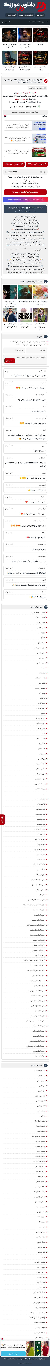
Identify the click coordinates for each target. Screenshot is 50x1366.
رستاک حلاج (41, 738)
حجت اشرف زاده (39, 718)
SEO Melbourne (39, 1322)
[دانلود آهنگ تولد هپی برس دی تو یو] (40, 292)
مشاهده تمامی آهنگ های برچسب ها (25, 192)
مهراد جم (42, 1227)
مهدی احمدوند (40, 1207)
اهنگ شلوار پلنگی (39, 1302)
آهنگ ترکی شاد (40, 1056)
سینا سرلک (41, 794)
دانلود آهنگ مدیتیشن (37, 1041)
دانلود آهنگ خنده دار (38, 920)
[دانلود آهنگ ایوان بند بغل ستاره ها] (9, 35)
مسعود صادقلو (40, 1201)
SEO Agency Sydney (37, 1318)
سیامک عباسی (40, 779)
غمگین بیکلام (40, 890)
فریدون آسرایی (40, 1096)
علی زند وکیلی (40, 859)
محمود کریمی (40, 1181)
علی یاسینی (41, 1080)
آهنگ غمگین (11, 15)
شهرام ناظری (41, 819)
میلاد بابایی (41, 1242)
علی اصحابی (41, 834)
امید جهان (41, 642)
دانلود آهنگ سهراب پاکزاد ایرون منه (10, 68)
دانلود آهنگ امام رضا (38, 945)
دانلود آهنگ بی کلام (38, 1026)
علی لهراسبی (41, 1075)
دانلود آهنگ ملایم (39, 1011)
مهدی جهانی (41, 1212)
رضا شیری (42, 743)
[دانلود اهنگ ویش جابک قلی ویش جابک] (10, 315)
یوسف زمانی (41, 1272)
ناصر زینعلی (41, 1252)
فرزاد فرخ (42, 1086)
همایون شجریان (39, 1262)
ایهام (43, 668)
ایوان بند (42, 673)
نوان (43, 1257)
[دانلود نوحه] (40, 35)
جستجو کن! (6, 21)
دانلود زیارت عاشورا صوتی (40, 68)
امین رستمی (41, 663)
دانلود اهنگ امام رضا (38, 880)
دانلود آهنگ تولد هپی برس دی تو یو (40, 302)
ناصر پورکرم (41, 1247)
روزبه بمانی (41, 759)
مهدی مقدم (41, 1217)
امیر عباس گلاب (39, 648)
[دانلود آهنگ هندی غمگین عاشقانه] (25, 58)
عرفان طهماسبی (40, 829)
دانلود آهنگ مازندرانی (38, 1001)
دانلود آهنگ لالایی (39, 950)
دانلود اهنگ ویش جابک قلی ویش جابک (10, 325)
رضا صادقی (41, 748)
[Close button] (48, 1339)
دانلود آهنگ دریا (39, 915)
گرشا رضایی (41, 1106)
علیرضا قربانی (40, 854)
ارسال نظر (9, 361)
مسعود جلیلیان (39, 1197)
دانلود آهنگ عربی (39, 1036)
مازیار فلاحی (41, 1111)
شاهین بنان (41, 804)
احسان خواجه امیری (38, 612)
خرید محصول (13, 1354)
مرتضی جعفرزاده (39, 1191)
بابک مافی (41, 683)
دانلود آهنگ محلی (39, 985)
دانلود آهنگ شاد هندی (37, 935)
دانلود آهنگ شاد (39, 955)
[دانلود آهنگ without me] (25, 292)
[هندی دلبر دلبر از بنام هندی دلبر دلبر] (25, 315)
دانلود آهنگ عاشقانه (38, 996)
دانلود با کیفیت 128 (12, 164)
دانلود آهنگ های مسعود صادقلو (34, 960)
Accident (30, 1363)
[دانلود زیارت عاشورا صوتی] (40, 58)
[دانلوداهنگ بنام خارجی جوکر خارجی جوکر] (40, 315)
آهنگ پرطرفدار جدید (26, 15)
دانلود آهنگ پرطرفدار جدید (36, 970)
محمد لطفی (41, 1176)
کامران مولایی (40, 1101)
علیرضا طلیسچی (39, 849)
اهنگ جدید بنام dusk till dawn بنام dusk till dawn (10, 304)
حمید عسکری (40, 723)
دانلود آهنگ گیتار (39, 910)
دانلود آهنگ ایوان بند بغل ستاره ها (10, 45)
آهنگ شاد (40, 15)
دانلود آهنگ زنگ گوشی (37, 980)
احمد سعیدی (40, 622)
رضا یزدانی (41, 753)
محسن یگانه (41, 1151)
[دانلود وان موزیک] (25, 7)
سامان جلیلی (40, 769)
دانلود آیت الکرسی (39, 940)
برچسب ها (40, 88)
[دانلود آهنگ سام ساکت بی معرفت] (25, 35)
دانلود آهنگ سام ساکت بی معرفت (25, 45)
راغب (43, 733)
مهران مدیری (40, 1232)
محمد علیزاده (40, 1171)
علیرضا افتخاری (40, 839)
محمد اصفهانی (40, 1156)
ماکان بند (42, 1116)
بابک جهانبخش (40, 678)
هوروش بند (41, 1267)
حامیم (43, 713)
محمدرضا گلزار (40, 1166)
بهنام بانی (42, 693)
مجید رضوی (41, 1131)
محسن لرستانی (40, 1146)
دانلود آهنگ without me (25, 302)
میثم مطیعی (40, 1237)
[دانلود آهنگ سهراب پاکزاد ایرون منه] (9, 58)
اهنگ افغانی (41, 1277)
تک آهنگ (32, 88)
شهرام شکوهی (40, 814)
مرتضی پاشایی (40, 1186)
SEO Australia (40, 1333)
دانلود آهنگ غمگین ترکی (36, 990)
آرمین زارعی (41, 627)
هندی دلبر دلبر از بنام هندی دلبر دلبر (25, 325)
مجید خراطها (40, 1126)
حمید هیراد (41, 728)
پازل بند (42, 698)
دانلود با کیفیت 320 (35, 164)
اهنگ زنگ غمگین (39, 1292)
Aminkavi (26, 1363)
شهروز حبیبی (41, 824)
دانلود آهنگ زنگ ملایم (37, 930)
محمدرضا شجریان (39, 1161)
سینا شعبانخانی (40, 799)
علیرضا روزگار (41, 844)
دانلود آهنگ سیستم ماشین (35, 925)
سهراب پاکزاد (40, 774)
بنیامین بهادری (40, 688)
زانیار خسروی (41, 763)
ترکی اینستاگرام (40, 874)
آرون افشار (41, 632)
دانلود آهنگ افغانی (38, 1051)
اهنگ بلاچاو (41, 1282)
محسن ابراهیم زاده (38, 1136)
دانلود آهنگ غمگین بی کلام (35, 1021)
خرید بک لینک (40, 1307)
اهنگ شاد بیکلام (39, 1297)
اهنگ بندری (41, 1287)
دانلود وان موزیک (21, 99)
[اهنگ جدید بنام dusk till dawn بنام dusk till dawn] (10, 292)
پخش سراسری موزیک (37, 1312)
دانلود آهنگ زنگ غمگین (37, 1016)
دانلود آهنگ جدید (30, 93)
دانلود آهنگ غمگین (38, 885)
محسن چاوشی (40, 1141)
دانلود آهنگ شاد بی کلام (37, 965)
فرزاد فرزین (41, 1091)
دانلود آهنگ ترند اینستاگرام (35, 1046)
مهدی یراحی (41, 1222)
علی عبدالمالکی (40, 1070)
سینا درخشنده (40, 789)
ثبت (25, 180)
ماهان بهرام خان (39, 1121)
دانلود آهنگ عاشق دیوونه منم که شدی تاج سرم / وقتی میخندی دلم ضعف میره (23, 81)
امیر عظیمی (41, 653)
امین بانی (42, 658)
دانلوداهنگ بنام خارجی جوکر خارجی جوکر (40, 327)
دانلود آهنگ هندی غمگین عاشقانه (25, 68)
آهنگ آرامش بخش (38, 864)
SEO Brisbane (40, 1328)
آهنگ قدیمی (41, 869)
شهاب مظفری (40, 809)
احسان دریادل (40, 617)
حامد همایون (40, 708)
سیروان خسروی (40, 784)
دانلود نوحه (40, 44)
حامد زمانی (41, 703)
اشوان (43, 637)
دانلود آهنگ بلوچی (38, 975)
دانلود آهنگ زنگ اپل (38, 1006)
